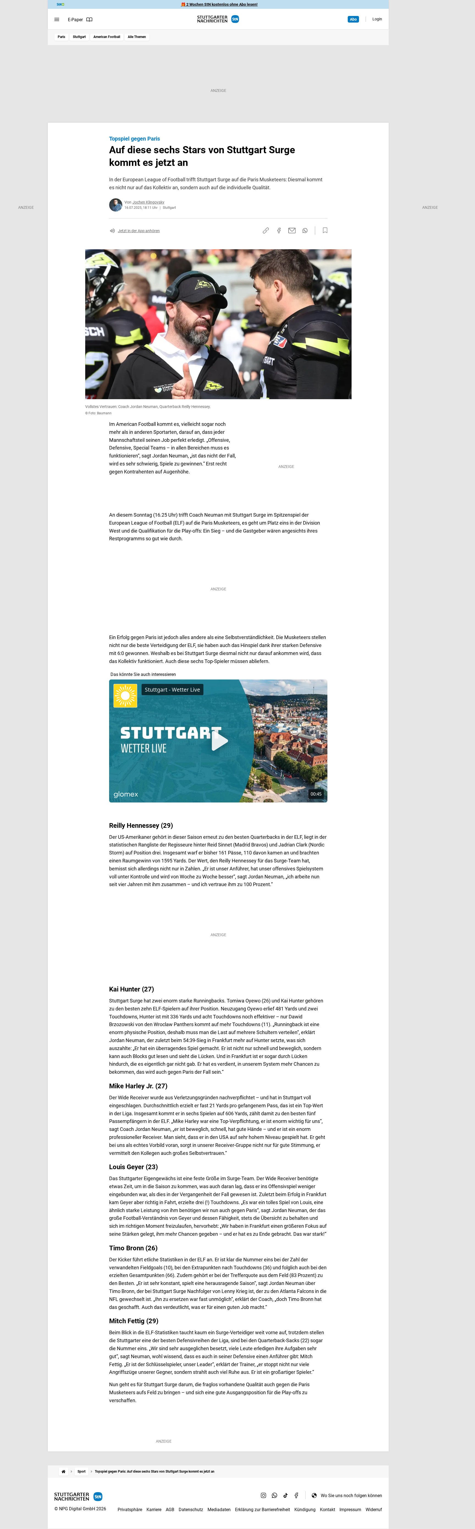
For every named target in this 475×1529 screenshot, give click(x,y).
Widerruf (374, 1509)
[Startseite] (63, 1472)
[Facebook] (296, 1495)
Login (377, 19)
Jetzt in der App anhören (139, 231)
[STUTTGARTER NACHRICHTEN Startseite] (218, 19)
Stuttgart (79, 37)
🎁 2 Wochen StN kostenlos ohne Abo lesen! (219, 4)
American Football (106, 37)
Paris (61, 37)
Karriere (154, 1509)
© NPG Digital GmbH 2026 (80, 1508)
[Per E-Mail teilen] (292, 230)
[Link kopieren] (265, 230)
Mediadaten (219, 1509)
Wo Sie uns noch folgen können (351, 1495)
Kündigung (305, 1509)
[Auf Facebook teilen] (279, 230)
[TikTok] (285, 1495)
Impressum (350, 1509)
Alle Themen (137, 37)
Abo (353, 19)
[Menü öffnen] (56, 19)
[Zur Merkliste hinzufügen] (323, 230)
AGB (170, 1509)
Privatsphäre (130, 1509)
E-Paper (75, 19)
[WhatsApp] (274, 1495)
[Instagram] (263, 1495)
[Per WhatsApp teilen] (305, 230)
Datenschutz (191, 1509)
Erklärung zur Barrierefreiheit (262, 1509)
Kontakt (327, 1509)
